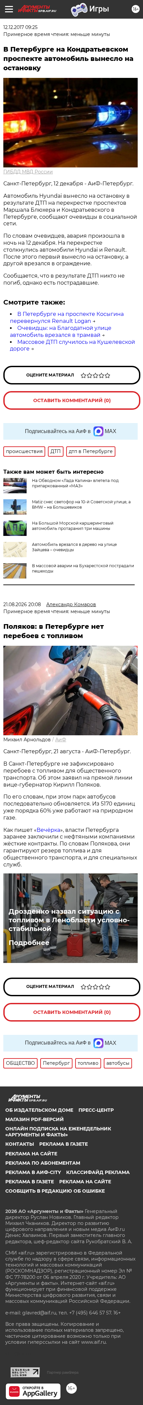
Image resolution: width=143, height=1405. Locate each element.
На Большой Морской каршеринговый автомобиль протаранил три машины (72, 526)
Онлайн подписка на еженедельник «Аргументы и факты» (58, 1132)
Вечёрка (48, 830)
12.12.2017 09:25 (20, 27)
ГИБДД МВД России (28, 172)
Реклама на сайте (31, 1154)
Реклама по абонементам (42, 1163)
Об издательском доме (39, 1110)
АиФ (60, 740)
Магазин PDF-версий (34, 1119)
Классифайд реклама (98, 1172)
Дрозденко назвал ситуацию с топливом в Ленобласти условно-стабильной (69, 920)
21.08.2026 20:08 (22, 604)
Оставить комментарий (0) (72, 400)
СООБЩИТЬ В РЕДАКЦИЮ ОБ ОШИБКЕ (55, 1191)
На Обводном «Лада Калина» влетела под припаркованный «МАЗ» (75, 483)
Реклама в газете (63, 1144)
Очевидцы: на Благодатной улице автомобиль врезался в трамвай (60, 331)
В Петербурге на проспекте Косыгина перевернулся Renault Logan (67, 317)
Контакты (19, 1144)
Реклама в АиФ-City (33, 1172)
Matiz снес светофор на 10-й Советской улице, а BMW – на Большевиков (81, 504)
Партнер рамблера (62, 1372)
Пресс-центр (96, 1110)
